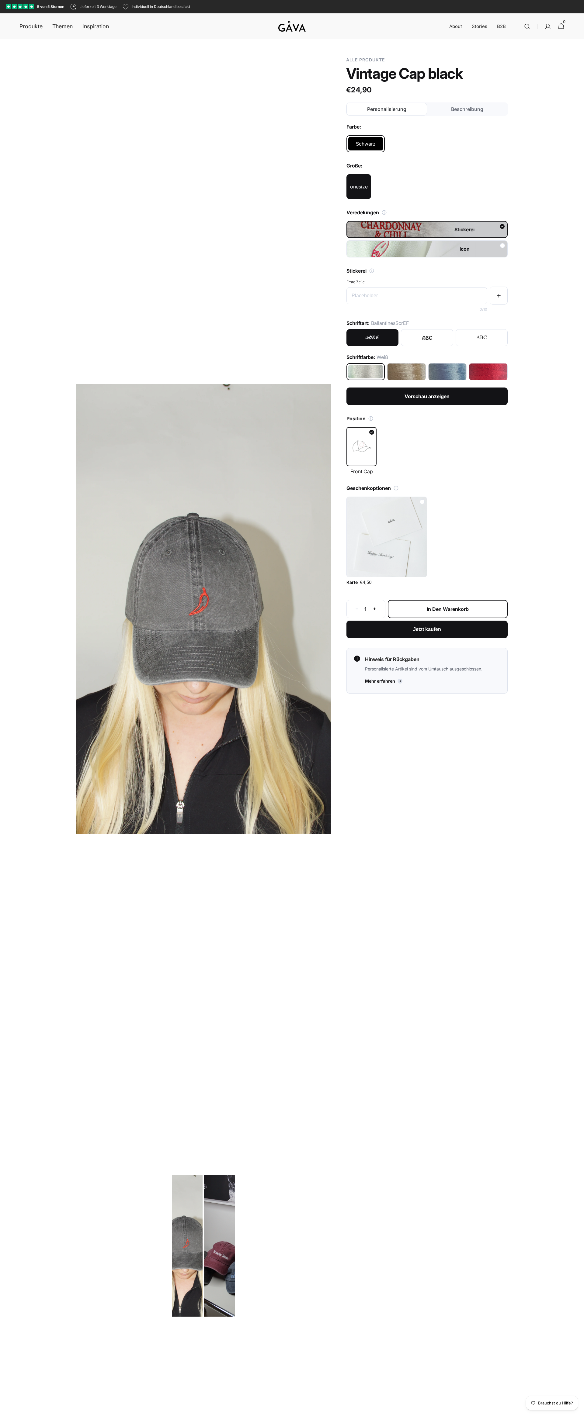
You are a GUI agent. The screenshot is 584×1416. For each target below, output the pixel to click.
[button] (527, 26)
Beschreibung (467, 109)
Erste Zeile (355, 282)
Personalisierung (386, 109)
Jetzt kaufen (427, 629)
